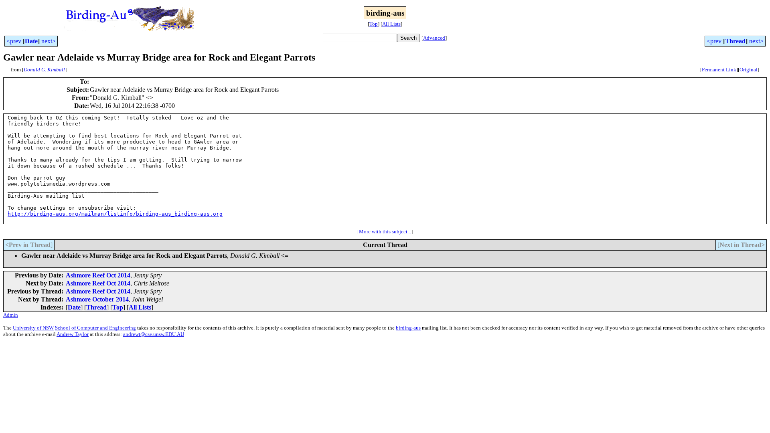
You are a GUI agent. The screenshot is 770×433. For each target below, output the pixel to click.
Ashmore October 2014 (97, 299)
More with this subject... (385, 232)
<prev (13, 41)
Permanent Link (719, 70)
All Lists (391, 24)
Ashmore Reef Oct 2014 (98, 275)
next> (48, 41)
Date (31, 41)
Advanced (434, 38)
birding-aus (408, 328)
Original (749, 70)
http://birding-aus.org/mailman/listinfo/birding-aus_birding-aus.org (115, 214)
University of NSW (33, 328)
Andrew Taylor (73, 334)
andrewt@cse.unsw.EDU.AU (153, 334)
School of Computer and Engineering (95, 328)
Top (373, 24)
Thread (735, 41)
